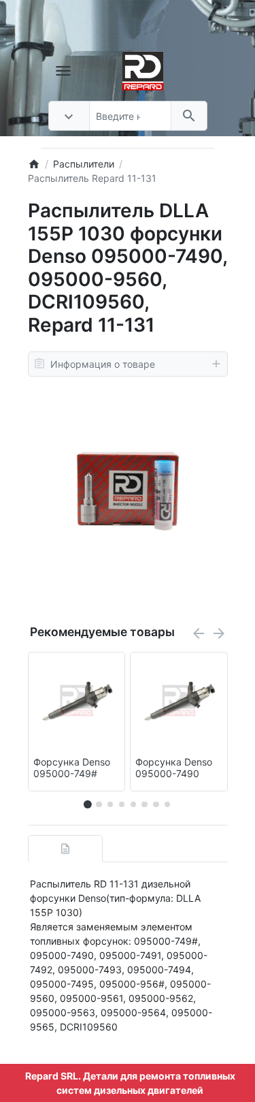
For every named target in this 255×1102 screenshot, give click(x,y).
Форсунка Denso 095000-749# (71, 768)
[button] (98, 804)
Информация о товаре (102, 364)
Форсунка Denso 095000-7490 (173, 768)
